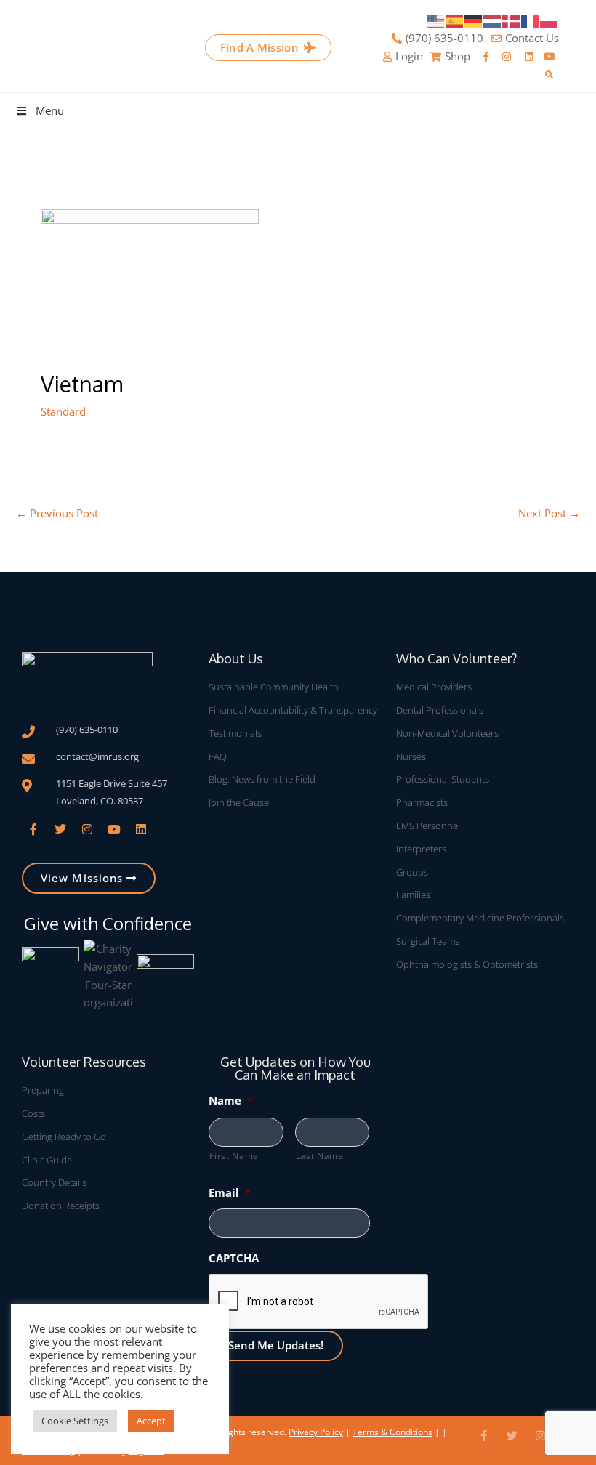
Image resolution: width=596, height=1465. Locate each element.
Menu (50, 110)
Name (231, 1100)
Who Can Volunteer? (456, 658)
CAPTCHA (234, 1258)
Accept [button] (151, 1420)
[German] (473, 19)
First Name (234, 1156)
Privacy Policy (316, 1432)
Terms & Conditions (392, 1432)
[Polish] (549, 19)
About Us (236, 658)
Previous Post (57, 513)
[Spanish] (455, 19)
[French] (530, 19)
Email (230, 1192)
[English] (436, 19)
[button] (549, 75)
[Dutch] (492, 19)
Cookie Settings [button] (74, 1420)
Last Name (320, 1156)
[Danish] (511, 19)
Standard (63, 411)
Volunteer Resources (84, 1062)
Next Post (549, 513)
